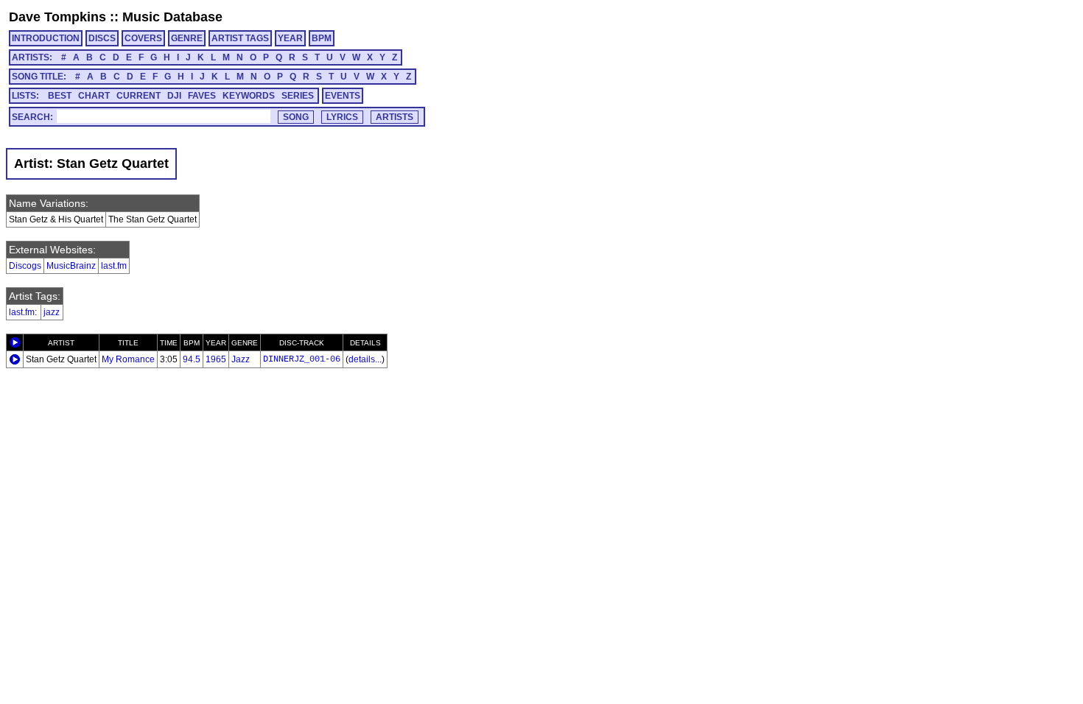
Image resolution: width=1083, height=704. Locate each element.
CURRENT (138, 96)
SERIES (297, 96)
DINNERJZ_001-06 (301, 359)
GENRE (187, 38)
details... (365, 359)
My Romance (128, 359)
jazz (51, 312)
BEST (59, 96)
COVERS (143, 38)
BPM (322, 38)
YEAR (290, 38)
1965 (216, 359)
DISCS (102, 38)
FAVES (202, 96)
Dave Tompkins (57, 17)
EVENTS (342, 96)
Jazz (240, 359)
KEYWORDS (248, 96)
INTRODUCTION (46, 38)
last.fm (114, 266)
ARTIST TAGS (240, 38)
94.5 (191, 359)
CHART (94, 96)
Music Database (172, 17)
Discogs (25, 266)
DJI (174, 96)
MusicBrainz (71, 266)
